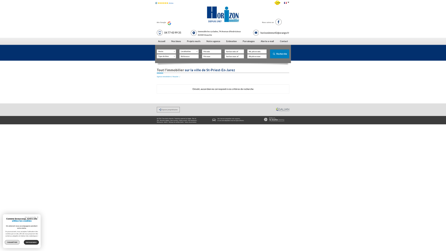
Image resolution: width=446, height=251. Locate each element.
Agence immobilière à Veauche (167, 77)
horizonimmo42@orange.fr (275, 32)
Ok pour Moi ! (31, 242)
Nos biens (176, 41)
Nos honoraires (192, 120)
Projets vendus (183, 120)
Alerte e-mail (267, 41)
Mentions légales (164, 120)
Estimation (231, 41)
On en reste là (30, 217)
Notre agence (213, 41)
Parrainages (249, 41)
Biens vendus (174, 120)
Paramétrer (12, 242)
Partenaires (160, 122)
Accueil (161, 41)
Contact (284, 41)
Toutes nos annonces (190, 122)
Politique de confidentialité (176, 122)
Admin (166, 122)
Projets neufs (193, 41)
